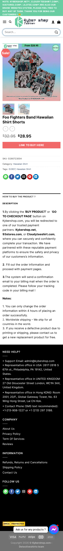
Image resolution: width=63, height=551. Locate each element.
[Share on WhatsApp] (5, 177)
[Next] (55, 72)
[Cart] (58, 22)
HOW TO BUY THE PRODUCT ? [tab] (19, 196)
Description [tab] (10, 203)
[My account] (53, 22)
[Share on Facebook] (11, 177)
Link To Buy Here (31, 145)
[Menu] (5, 22)
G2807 (12, 169)
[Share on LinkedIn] (36, 177)
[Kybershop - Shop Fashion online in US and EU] (31, 21)
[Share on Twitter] (17, 177)
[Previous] (8, 72)
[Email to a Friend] (24, 177)
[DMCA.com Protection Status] (31, 523)
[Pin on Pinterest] (30, 177)
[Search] (10, 22)
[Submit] (56, 32)
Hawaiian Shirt (20, 164)
